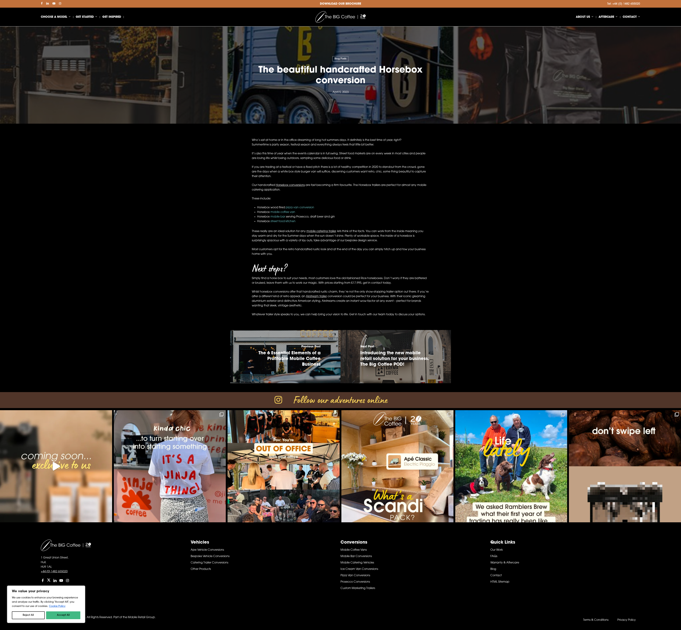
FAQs (493, 556)
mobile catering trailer (321, 231)
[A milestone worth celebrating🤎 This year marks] (284, 466)
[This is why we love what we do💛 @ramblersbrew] (511, 466)
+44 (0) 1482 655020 (54, 571)
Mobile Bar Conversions (356, 556)
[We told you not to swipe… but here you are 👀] (625, 466)
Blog (493, 569)
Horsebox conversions (290, 185)
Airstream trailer (316, 296)
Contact (496, 575)
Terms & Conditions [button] (595, 620)
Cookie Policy (57, 606)
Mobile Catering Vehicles (357, 562)
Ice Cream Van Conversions (359, 569)
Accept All (63, 615)
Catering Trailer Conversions (209, 562)
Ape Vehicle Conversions (207, 550)
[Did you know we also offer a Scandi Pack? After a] (397, 466)
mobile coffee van (282, 212)
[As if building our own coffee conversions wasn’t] (56, 466)
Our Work (496, 550)
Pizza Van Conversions (355, 575)
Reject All (28, 615)
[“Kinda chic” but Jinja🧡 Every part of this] (170, 466)
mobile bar (277, 216)
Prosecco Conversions (355, 582)
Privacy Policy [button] (626, 620)
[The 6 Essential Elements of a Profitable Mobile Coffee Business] (285, 356)
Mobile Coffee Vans (353, 550)
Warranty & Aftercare (504, 562)
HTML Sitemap (499, 582)
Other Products (201, 569)
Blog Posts (340, 58)
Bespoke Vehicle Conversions (210, 556)
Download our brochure (340, 3)
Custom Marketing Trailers (357, 588)
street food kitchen (282, 221)
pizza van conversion (300, 207)
